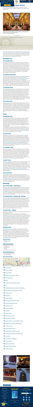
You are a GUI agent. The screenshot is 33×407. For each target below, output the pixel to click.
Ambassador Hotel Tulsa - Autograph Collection (15, 287)
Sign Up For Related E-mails (8, 252)
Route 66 (10, 149)
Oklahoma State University (10, 346)
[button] (29, 1)
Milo (6, 285)
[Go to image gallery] (16, 30)
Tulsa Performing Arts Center (11, 143)
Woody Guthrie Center (22, 168)
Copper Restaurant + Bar (10, 328)
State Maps (5, 391)
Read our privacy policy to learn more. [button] (6, 3)
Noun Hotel (7, 336)
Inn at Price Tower (25, 187)
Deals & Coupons (5, 390)
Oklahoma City (27, 51)
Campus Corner (24, 216)
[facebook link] (24, 397)
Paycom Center (14, 78)
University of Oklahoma (10, 216)
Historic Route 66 (8, 305)
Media (5, 394)
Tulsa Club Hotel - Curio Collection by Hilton (14, 320)
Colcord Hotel (13, 64)
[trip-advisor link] (29, 400)
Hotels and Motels (7, 240)
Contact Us (5, 398)
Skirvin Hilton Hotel (26, 76)
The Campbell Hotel (9, 308)
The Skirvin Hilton (8, 270)
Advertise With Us (4, 395)
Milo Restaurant (18, 106)
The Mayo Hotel (8, 292)
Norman (4, 212)
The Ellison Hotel (6, 102)
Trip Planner (4, 397)
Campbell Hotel (19, 149)
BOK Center (7, 295)
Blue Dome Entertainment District (12, 300)
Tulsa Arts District (8, 298)
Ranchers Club (7, 236)
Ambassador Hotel (20, 118)
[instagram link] (26, 400)
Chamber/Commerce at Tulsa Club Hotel (13, 323)
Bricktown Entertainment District (12, 275)
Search (29, 0)
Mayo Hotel (24, 135)
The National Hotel (6, 89)
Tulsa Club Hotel (7, 174)
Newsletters (23, 0)
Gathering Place (15, 168)
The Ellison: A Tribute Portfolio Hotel (12, 282)
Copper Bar (10, 191)
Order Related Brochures (8, 244)
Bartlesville (5, 188)
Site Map (14, 401)
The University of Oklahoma (10, 338)
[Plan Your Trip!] (3, 404)
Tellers (26, 95)
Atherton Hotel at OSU (9, 343)
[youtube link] (24, 400)
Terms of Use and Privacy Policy (14, 400)
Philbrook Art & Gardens (10, 318)
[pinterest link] (29, 397)
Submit (30, 393)
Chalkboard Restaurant (24, 130)
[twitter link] (26, 397)
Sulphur (10, 201)
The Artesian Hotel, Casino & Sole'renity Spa (14, 333)
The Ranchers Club (9, 348)
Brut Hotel (7, 161)
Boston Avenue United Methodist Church (13, 290)
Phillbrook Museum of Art (7, 169)
